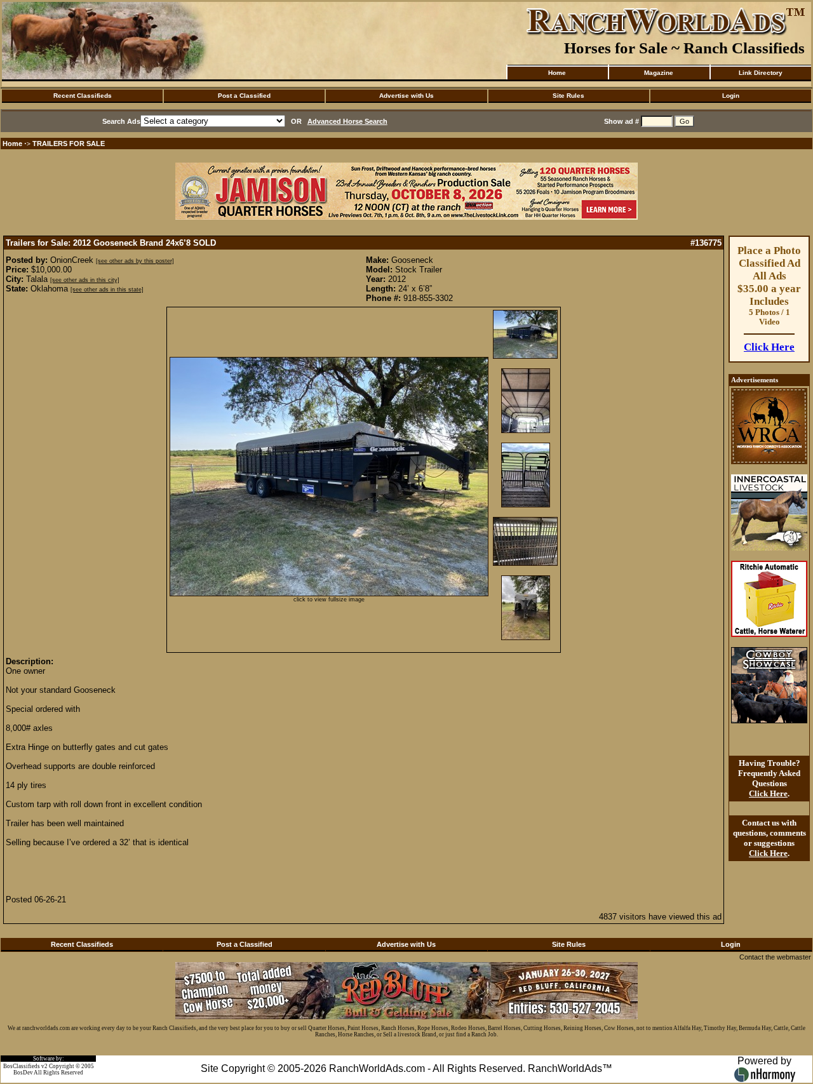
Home (557, 72)
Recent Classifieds (82, 95)
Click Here (769, 347)
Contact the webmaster (775, 957)
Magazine (658, 72)
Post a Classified (244, 95)
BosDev (23, 1072)
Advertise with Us (406, 95)
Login (730, 95)
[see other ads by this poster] (135, 261)
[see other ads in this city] (84, 280)
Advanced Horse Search (347, 121)
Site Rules (568, 95)
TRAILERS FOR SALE (68, 143)
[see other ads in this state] (107, 289)
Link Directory (761, 72)
